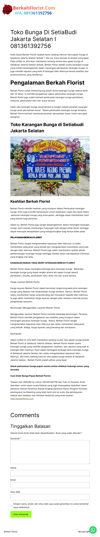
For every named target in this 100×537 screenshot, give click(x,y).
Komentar (15, 438)
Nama (13, 468)
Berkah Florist (10, 531)
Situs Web (15, 492)
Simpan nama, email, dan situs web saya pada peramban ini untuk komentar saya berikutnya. (51, 505)
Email (13, 480)
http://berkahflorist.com (22, 398)
